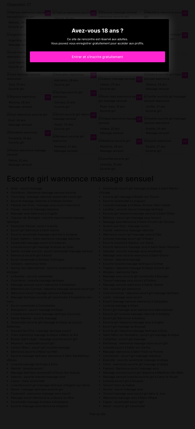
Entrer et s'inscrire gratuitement (97, 57)
